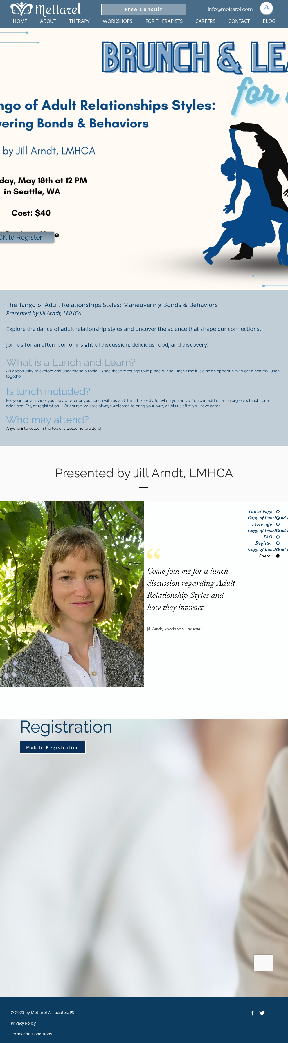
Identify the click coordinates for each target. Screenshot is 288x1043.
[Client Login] (266, 8)
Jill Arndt (50, 313)
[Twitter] (262, 1013)
